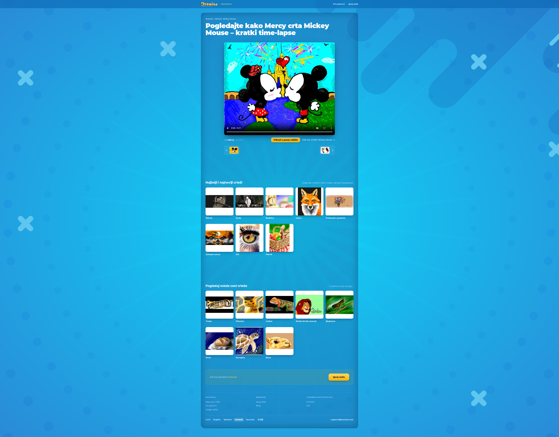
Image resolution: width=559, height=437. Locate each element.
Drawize (209, 19)
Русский (250, 420)
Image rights (212, 409)
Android (310, 402)
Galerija (218, 19)
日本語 (260, 420)
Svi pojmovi (339, 4)
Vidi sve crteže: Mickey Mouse (317, 140)
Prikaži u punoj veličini (286, 140)
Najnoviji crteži (213, 402)
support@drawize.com (342, 419)
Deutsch (228, 420)
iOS (308, 405)
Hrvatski (239, 420)
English (217, 420)
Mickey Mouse (229, 19)
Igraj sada (353, 4)
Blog (258, 405)
